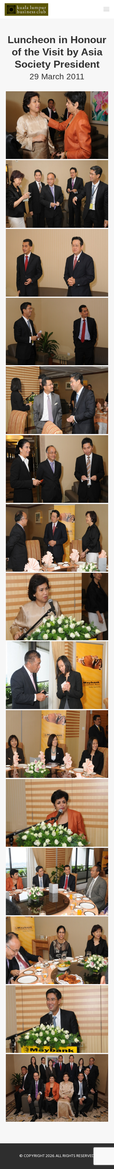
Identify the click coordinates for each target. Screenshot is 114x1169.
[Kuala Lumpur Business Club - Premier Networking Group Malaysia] (26, 9)
